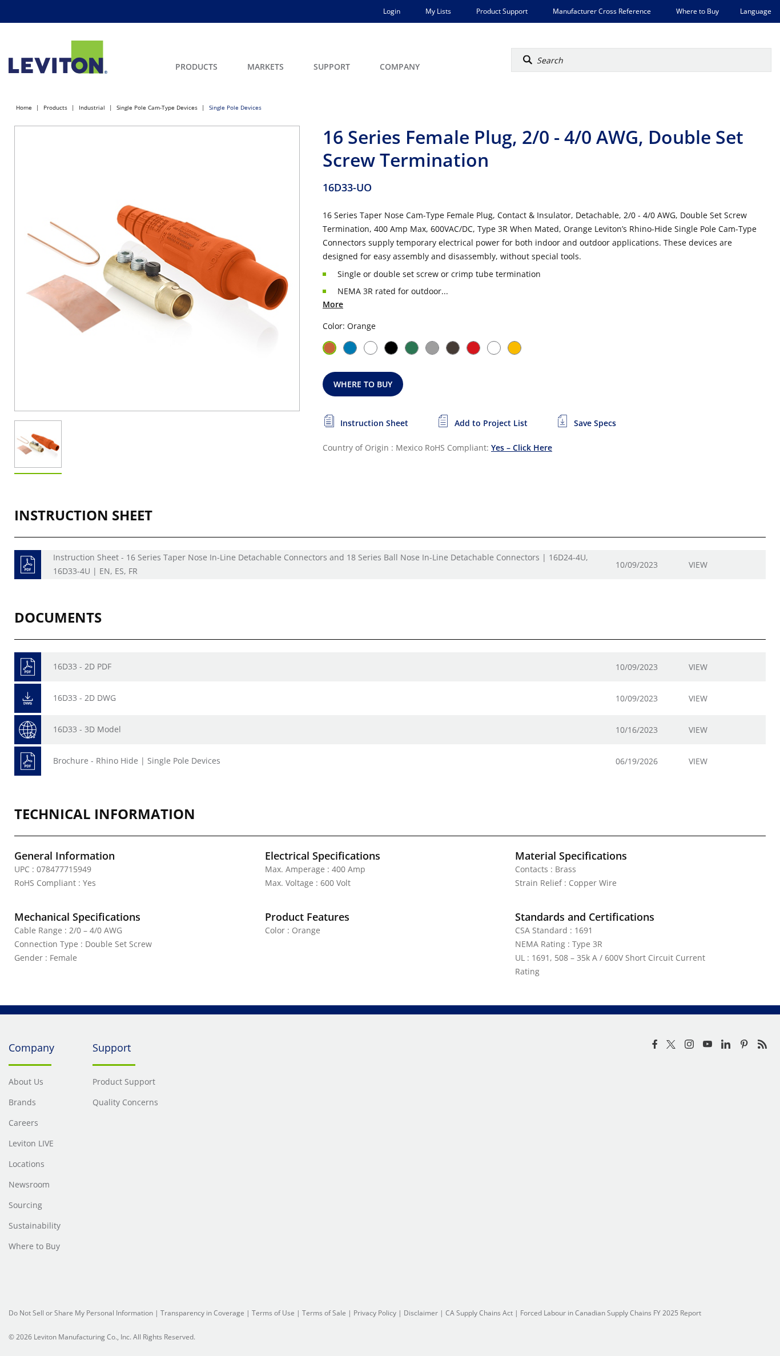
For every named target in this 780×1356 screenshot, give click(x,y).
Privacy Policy (374, 1313)
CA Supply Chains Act (479, 1313)
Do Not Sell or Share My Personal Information (81, 1313)
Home (24, 107)
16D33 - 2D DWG (84, 697)
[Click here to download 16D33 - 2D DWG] (27, 698)
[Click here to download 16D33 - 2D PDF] (27, 666)
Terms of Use (273, 1313)
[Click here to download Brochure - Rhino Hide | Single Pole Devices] (27, 761)
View (698, 564)
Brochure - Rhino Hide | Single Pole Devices (136, 760)
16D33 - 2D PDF (82, 666)
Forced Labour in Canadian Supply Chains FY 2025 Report (610, 1313)
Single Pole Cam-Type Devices (157, 107)
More (333, 304)
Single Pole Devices (235, 107)
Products (55, 107)
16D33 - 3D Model (87, 729)
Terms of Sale (324, 1313)
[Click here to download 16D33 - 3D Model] (27, 729)
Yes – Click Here (521, 447)
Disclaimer (421, 1313)
